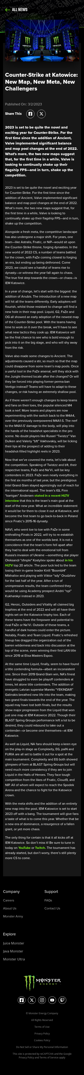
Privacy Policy (42, 1033)
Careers (8, 900)
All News (19, 9)
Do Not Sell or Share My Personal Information (42, 1047)
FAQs (48, 900)
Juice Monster (13, 943)
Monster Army (13, 916)
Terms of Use (42, 1027)
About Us (9, 908)
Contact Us (52, 908)
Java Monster (13, 951)
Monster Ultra (14, 959)
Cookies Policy (42, 1040)
